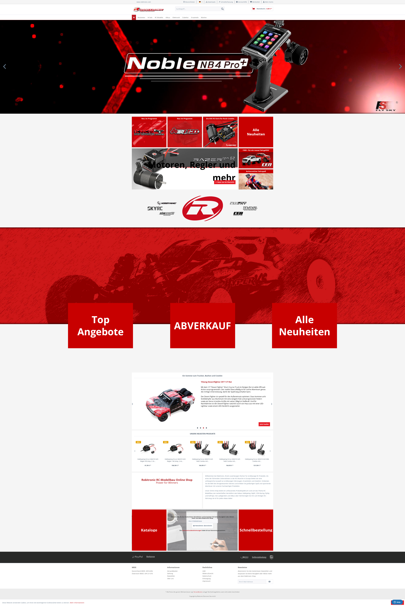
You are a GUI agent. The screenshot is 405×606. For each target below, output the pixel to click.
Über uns (170, 579)
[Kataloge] (149, 530)
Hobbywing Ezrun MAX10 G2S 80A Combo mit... (230, 460)
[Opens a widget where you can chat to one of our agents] (397, 602)
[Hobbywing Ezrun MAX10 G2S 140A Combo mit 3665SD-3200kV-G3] (202, 448)
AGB (203, 571)
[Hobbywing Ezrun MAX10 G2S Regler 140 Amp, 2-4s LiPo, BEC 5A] (148, 448)
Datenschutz (206, 576)
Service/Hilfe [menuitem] (242, 2)
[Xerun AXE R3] (220, 132)
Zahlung (170, 573)
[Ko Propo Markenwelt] (167, 214)
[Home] (134, 17)
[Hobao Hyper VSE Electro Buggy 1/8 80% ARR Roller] (164, 404)
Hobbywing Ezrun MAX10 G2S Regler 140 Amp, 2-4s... (147, 460)
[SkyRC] (268, 187)
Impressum (206, 581)
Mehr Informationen (77, 603)
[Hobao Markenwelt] (250, 208)
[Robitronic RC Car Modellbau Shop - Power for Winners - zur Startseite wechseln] (148, 9)
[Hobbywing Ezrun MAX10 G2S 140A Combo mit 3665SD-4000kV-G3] (175, 448)
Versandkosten (172, 571)
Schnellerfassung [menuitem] (226, 2)
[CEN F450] (256, 158)
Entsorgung (206, 579)
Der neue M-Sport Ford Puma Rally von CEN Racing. (202, 67)
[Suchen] (222, 9)
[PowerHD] (184, 132)
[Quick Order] (256, 530)
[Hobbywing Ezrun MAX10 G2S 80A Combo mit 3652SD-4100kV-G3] (257, 448)
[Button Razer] (225, 184)
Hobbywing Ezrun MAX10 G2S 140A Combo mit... (175, 460)
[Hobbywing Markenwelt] (167, 203)
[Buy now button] (264, 424)
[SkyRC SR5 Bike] (256, 179)
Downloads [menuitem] (211, 2)
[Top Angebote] (100, 326)
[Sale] (202, 325)
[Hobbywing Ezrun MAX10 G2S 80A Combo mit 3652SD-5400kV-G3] (230, 448)
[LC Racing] (149, 132)
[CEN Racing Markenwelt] (238, 214)
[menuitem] (255, 2)
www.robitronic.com (144, 2)
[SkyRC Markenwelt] (155, 208)
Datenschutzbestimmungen (192, 530)
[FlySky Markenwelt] (238, 203)
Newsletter (171, 576)
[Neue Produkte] (256, 132)
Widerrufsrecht (207, 573)
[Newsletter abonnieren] (269, 582)
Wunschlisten (190, 2)
